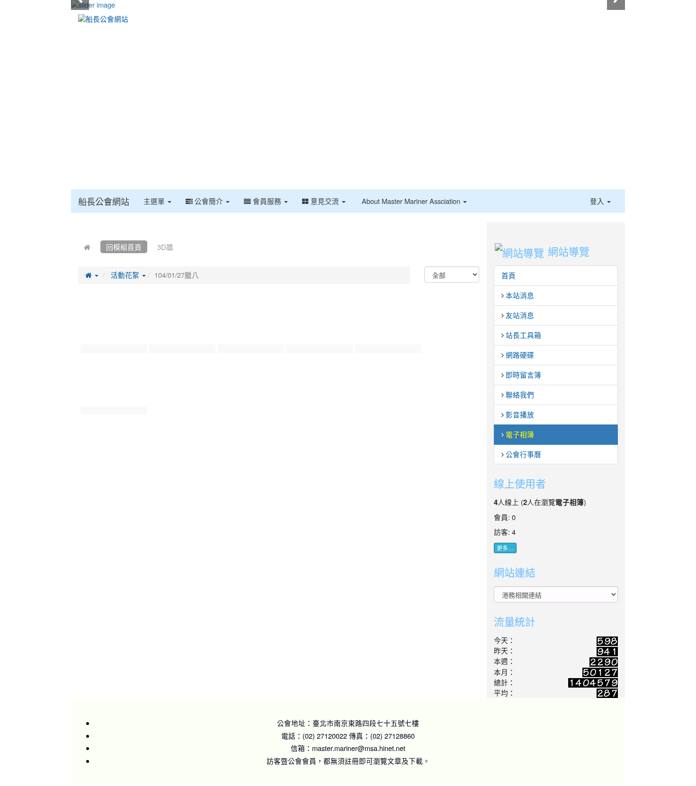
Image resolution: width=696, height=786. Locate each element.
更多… (505, 548)
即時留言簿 (523, 375)
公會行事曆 (523, 454)
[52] (249, 322)
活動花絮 (126, 275)
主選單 (155, 201)
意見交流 (325, 201)
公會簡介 (209, 201)
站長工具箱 (523, 335)
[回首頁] (87, 246)
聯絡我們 (520, 394)
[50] (112, 322)
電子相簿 (520, 434)
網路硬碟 (520, 355)
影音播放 (520, 414)
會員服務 (267, 201)
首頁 (508, 275)
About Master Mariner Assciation (411, 201)
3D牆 (165, 247)
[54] (387, 322)
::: (476, 195)
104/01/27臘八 (176, 275)
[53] (318, 322)
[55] (112, 383)
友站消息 (520, 315)
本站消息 (520, 295)
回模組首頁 (124, 247)
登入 (598, 201)
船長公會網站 (103, 201)
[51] (181, 322)
